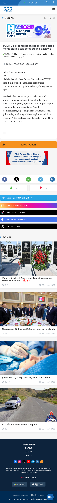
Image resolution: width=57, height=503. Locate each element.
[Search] (47, 3)
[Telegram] (33, 462)
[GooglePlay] (19, 484)
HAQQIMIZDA (28, 444)
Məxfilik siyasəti (37, 495)
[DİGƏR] (53, 10)
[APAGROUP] (28, 477)
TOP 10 (28, 455)
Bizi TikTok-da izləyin (16, 213)
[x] (24, 462)
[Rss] (41, 462)
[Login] (53, 2)
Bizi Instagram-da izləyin (17, 206)
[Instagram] (19, 462)
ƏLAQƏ (28, 448)
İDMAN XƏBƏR (28, 145)
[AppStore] (38, 484)
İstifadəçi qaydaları (20, 495)
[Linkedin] (37, 462)
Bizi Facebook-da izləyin (17, 219)
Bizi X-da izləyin (13, 226)
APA (5, 75)
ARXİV (28, 452)
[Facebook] (15, 462)
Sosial (52, 18)
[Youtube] (28, 462)
